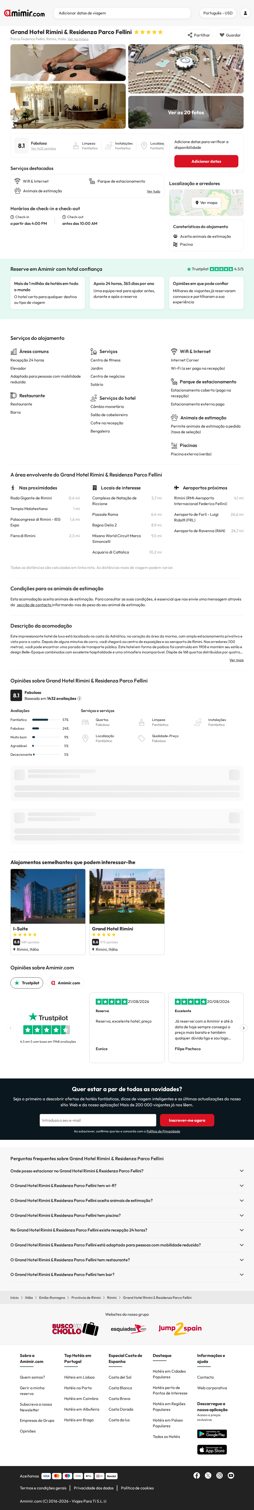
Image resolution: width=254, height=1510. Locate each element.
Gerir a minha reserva (32, 1390)
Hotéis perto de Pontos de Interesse (170, 1390)
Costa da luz (119, 1419)
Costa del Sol (120, 1377)
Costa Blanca (120, 1387)
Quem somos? (32, 1377)
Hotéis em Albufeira (81, 1409)
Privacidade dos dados (94, 1487)
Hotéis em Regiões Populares (169, 1406)
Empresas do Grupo (37, 1420)
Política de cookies (137, 1487)
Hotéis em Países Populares (168, 1423)
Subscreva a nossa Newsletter (36, 1407)
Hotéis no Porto (78, 1387)
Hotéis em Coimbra (81, 1398)
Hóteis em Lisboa (79, 1377)
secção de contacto (34, 604)
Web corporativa (212, 1387)
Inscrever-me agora (187, 1120)
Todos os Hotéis (166, 1436)
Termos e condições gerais (43, 1487)
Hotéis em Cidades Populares (169, 1374)
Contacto (205, 1377)
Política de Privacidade (163, 1131)
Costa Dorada (121, 1409)
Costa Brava (119, 1398)
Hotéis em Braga (79, 1419)
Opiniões (28, 1431)
